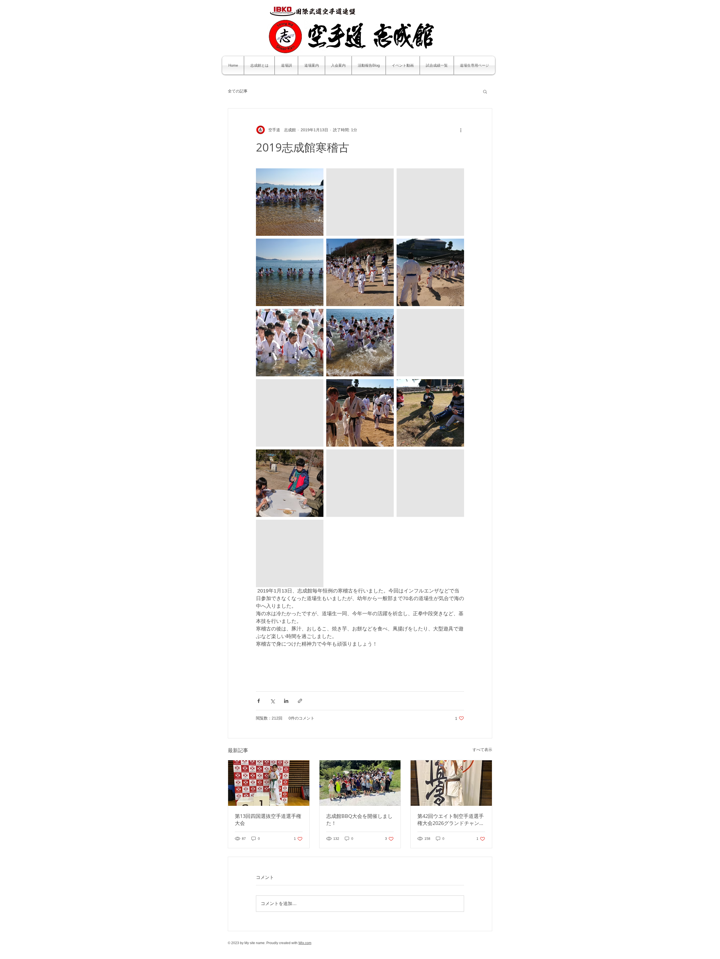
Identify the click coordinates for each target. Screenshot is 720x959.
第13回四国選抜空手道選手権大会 (268, 819)
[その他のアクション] (460, 129)
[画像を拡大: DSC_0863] (430, 272)
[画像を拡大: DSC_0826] (360, 202)
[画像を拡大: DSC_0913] (360, 413)
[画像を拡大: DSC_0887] (289, 202)
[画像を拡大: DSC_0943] (360, 483)
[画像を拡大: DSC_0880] (289, 342)
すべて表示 (482, 749)
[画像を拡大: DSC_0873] (289, 272)
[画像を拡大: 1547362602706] (289, 553)
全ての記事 (238, 91)
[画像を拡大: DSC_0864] (360, 272)
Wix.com (304, 943)
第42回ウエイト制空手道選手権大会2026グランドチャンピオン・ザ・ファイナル (450, 820)
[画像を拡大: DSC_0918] (430, 342)
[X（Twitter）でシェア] (272, 701)
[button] (485, 91)
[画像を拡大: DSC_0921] (289, 413)
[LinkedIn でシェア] (286, 701)
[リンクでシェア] (300, 701)
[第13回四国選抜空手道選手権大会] (268, 783)
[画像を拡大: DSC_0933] (289, 483)
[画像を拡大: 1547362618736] (430, 483)
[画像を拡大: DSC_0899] (360, 342)
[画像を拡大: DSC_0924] (430, 413)
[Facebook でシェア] (258, 701)
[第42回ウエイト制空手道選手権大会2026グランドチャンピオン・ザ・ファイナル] (451, 783)
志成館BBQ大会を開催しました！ (359, 819)
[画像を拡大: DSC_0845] (430, 202)
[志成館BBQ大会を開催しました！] (360, 783)
